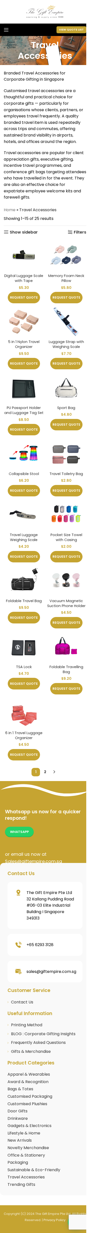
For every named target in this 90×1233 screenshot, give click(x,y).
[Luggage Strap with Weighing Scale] (66, 322)
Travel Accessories (26, 1177)
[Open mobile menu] (6, 30)
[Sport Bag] (66, 388)
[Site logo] (45, 11)
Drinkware (18, 1118)
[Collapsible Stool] (24, 454)
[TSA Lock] (24, 647)
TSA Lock (24, 666)
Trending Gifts (21, 1184)
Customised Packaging (30, 1096)
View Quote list (71, 30)
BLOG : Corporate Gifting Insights (43, 1034)
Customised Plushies (27, 1104)
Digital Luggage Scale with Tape (23, 278)
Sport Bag (66, 407)
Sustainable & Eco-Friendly (34, 1170)
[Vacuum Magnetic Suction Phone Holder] (66, 581)
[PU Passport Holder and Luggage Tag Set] (24, 388)
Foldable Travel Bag (24, 600)
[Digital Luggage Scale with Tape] (24, 256)
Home (10, 210)
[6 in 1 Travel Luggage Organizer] (24, 713)
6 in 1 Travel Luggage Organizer (23, 735)
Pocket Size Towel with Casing (66, 537)
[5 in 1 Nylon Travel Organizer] (24, 322)
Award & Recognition (28, 1082)
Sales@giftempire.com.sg (33, 861)
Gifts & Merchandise (31, 1051)
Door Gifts (18, 1111)
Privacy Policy (55, 1220)
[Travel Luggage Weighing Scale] (24, 515)
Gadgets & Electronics (30, 1126)
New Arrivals (20, 1140)
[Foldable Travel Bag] (24, 581)
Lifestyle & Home (24, 1133)
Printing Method (26, 1025)
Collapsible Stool (24, 473)
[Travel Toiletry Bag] (66, 454)
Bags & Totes (20, 1089)
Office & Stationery (26, 1155)
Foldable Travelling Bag (66, 669)
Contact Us (22, 1002)
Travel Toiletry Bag (66, 473)
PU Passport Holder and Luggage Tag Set (24, 410)
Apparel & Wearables (29, 1074)
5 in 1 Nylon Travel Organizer (24, 344)
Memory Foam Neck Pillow (66, 278)
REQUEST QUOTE (24, 297)
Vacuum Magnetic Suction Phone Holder (66, 603)
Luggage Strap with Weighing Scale (66, 344)
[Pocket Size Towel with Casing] (66, 515)
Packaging (18, 1162)
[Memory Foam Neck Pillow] (66, 256)
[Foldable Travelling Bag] (66, 647)
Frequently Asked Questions (38, 1042)
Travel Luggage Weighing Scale (24, 537)
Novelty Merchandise (28, 1148)
